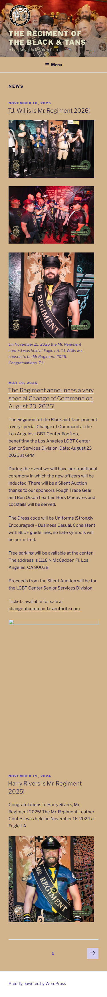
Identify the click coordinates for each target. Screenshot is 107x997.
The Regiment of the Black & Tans (47, 38)
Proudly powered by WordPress (37, 983)
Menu (56, 64)
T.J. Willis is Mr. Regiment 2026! (49, 110)
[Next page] (92, 953)
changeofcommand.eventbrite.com (44, 608)
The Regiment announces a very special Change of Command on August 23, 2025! (51, 398)
